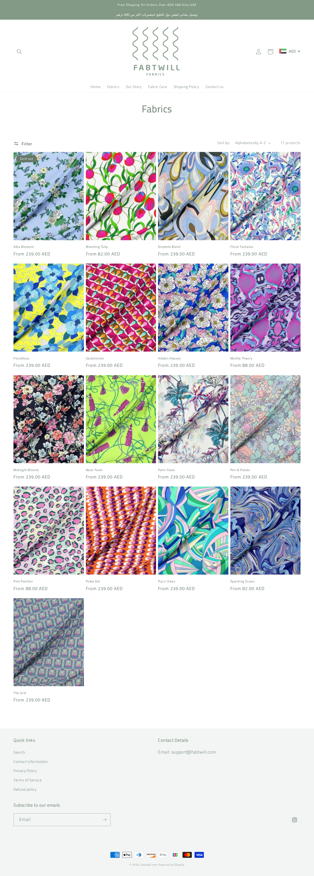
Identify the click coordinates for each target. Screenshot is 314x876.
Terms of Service (27, 780)
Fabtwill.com (148, 865)
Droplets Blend (169, 247)
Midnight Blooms (26, 470)
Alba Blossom (23, 247)
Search (19, 752)
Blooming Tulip (97, 247)
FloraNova (21, 358)
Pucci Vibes (166, 581)
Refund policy (25, 789)
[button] (19, 52)
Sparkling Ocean (242, 581)
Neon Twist (94, 470)
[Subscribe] (104, 819)
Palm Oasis (166, 470)
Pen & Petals (240, 470)
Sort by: (223, 143)
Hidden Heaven (169, 358)
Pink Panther (23, 581)
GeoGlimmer (95, 358)
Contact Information (30, 761)
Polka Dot (93, 581)
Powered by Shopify (171, 865)
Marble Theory (241, 358)
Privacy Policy (25, 770)
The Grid (19, 693)
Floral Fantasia (241, 247)
